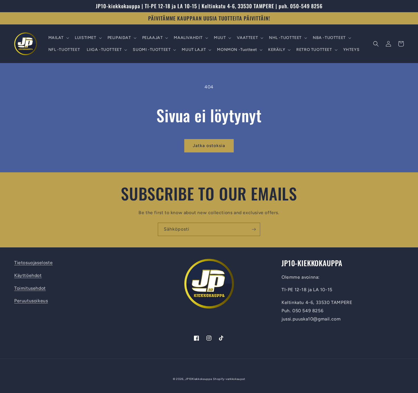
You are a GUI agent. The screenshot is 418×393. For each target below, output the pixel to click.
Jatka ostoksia (209, 145)
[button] (58, 38)
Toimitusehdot (30, 288)
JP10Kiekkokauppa (198, 379)
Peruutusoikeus (31, 300)
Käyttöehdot (28, 275)
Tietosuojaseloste (33, 262)
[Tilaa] (253, 229)
